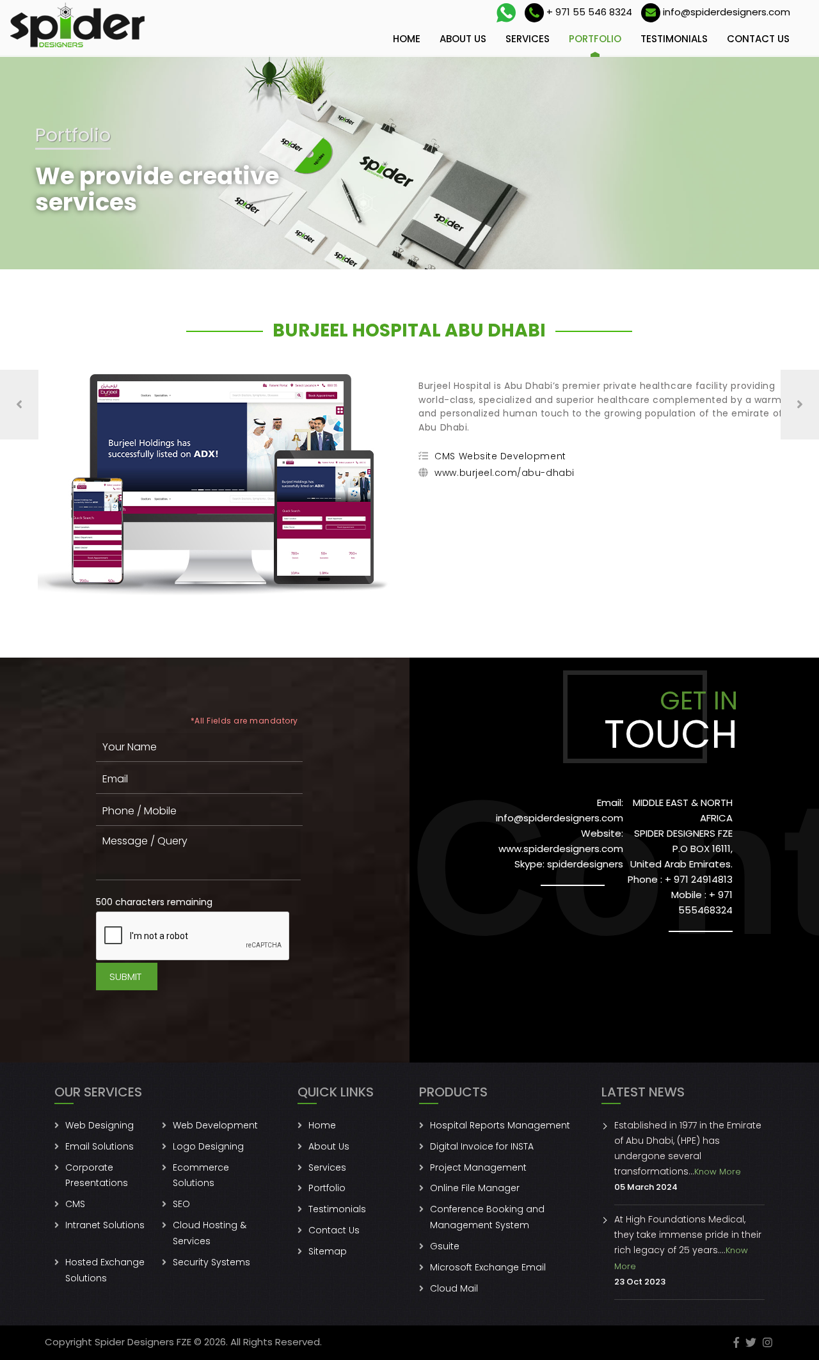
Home (322, 1125)
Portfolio (327, 1188)
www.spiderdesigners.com (560, 848)
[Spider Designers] (78, 25)
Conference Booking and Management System (487, 1217)
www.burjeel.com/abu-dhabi (504, 472)
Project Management (478, 1167)
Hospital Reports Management (500, 1125)
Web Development (215, 1125)
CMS (75, 1204)
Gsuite (444, 1246)
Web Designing (99, 1125)
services (527, 38)
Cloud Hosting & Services (209, 1233)
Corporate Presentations (96, 1175)
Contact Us (334, 1230)
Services (327, 1167)
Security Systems (211, 1262)
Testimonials (337, 1209)
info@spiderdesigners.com (559, 818)
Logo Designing (208, 1146)
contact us (758, 38)
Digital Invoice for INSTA (482, 1146)
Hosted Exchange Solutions (105, 1270)
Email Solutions (99, 1146)
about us (463, 38)
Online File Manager (475, 1188)
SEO (181, 1204)
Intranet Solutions (105, 1225)
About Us (328, 1146)
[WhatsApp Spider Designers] (506, 12)
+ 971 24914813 (699, 879)
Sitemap (327, 1251)
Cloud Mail (454, 1288)
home (406, 38)
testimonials (674, 38)
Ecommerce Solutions (201, 1175)
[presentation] (19, 404)
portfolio (595, 38)
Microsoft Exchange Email (488, 1267)
